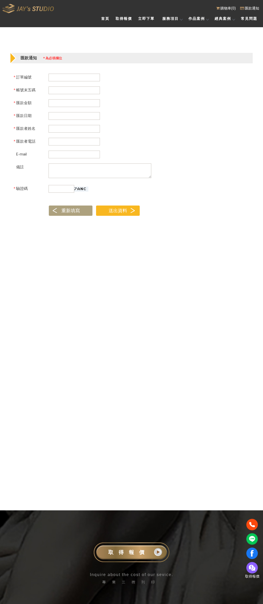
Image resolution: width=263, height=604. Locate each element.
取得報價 (128, 552)
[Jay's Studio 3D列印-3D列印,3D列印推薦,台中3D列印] (28, 9)
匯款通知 (252, 8)
